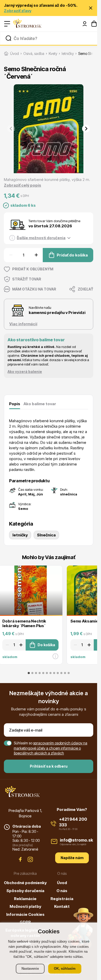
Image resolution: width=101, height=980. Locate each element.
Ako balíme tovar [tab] (40, 403)
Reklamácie (25, 898)
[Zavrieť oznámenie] (90, 8)
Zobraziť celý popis (22, 185)
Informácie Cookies (25, 914)
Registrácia (62, 898)
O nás (61, 890)
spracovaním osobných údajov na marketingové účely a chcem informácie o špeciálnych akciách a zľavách (50, 748)
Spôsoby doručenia (25, 890)
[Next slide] (86, 128)
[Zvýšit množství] (37, 255)
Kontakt (62, 906)
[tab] (29, 673)
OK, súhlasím (65, 968)
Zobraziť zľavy (17, 10)
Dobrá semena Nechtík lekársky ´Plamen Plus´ (24, 623)
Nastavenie (30, 968)
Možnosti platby (25, 906)
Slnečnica (46, 535)
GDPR (25, 922)
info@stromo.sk (76, 840)
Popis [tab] (14, 403)
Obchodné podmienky (25, 882)
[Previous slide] (11, 128)
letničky (20, 535)
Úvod (62, 882)
